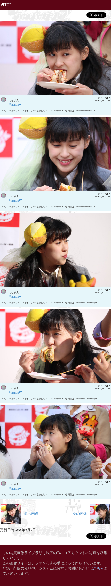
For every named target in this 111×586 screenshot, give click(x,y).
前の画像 (29, 513)
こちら (98, 568)
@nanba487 (15, 104)
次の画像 (81, 513)
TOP (7, 4)
